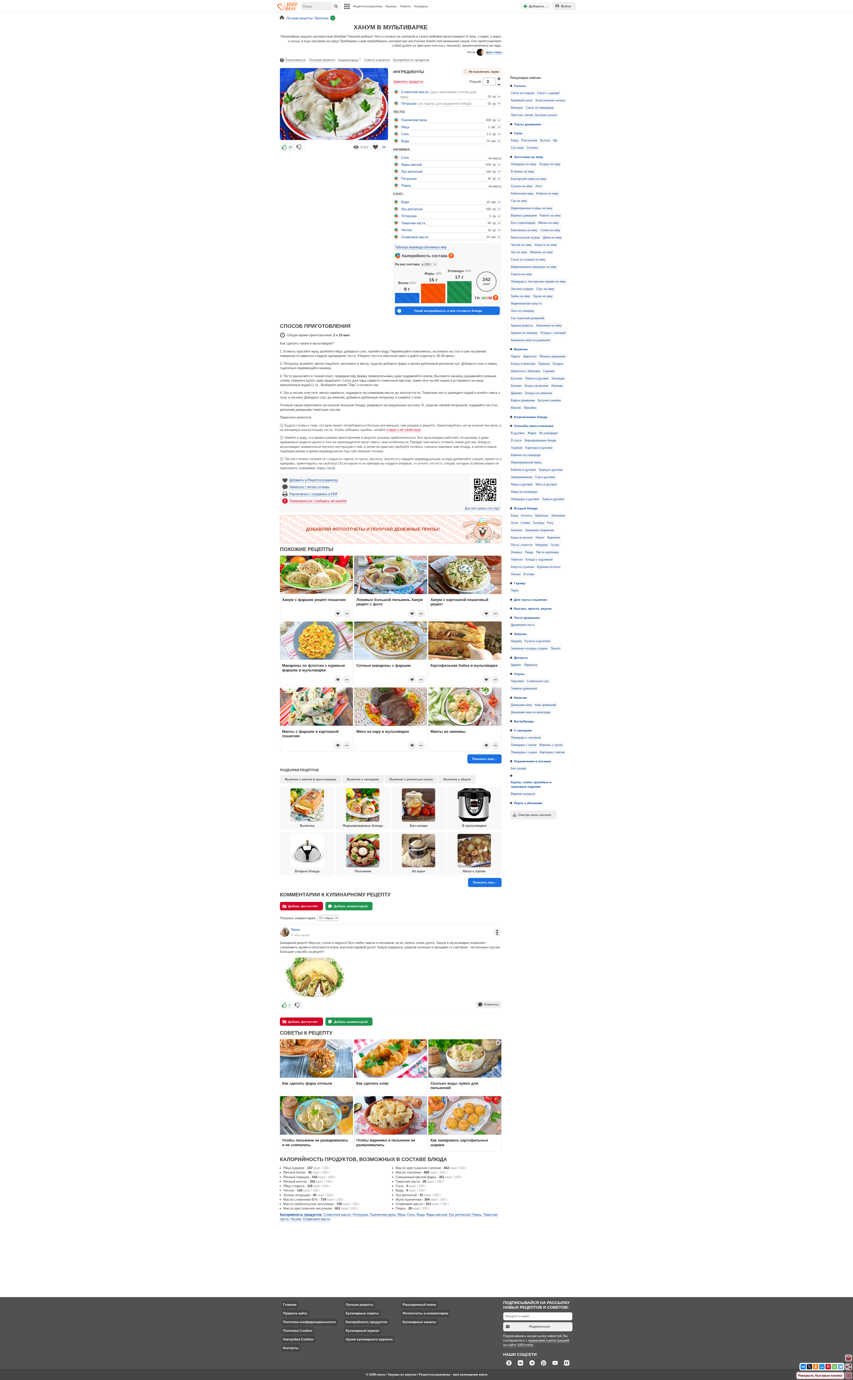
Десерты (521, 657)
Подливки (517, 681)
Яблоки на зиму (548, 222)
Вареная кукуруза (523, 793)
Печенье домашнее (552, 356)
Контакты (291, 1348)
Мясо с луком (474, 871)
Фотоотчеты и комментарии (425, 1313)
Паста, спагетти (521, 545)
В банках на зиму (522, 171)
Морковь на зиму (541, 252)
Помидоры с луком (523, 745)
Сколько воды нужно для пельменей (454, 1085)
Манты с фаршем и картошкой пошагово (310, 733)
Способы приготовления (533, 426)
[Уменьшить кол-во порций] (499, 84)
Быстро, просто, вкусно (533, 608)
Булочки (516, 378)
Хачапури (558, 378)
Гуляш (555, 545)
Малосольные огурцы (525, 237)
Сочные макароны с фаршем (383, 665)
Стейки (525, 523)
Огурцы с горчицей (553, 332)
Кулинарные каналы (419, 1322)
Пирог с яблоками (528, 803)
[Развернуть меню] (848, 1375)
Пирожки (544, 363)
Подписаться (539, 1326)
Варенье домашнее (524, 215)
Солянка (532, 147)
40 (290, 147)
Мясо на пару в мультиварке (382, 731)
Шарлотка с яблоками (525, 371)
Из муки (418, 871)
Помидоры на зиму (523, 164)
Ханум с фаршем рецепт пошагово (314, 600)
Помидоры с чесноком (526, 737)
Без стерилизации (523, 222)
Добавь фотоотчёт (303, 906)
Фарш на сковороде (524, 491)
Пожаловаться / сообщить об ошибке (318, 501)
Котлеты (526, 515)
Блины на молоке (536, 385)
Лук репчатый (411, 171)
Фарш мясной (411, 164)
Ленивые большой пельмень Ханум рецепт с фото (389, 602)
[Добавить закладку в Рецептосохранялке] (375, 147)
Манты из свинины (448, 731)
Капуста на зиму (546, 244)
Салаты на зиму (521, 186)
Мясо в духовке (546, 484)
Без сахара (518, 768)
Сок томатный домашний (527, 318)
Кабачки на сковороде (526, 455)
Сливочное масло (414, 92)
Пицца (529, 552)
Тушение (516, 447)
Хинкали (516, 530)
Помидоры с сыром (524, 752)
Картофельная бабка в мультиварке (464, 665)
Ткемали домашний (524, 688)
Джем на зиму (552, 237)
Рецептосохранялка (367, 6)
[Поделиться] (848, 1366)
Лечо (538, 186)
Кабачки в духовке (523, 469)
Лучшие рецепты (359, 1304)
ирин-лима (494, 52)
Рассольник (529, 140)
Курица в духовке (551, 469)
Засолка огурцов (522, 288)
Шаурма (516, 641)
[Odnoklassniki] (815, 1366)
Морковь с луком (550, 745)
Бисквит (516, 385)
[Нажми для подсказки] (451, 255)
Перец (406, 185)
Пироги (515, 356)
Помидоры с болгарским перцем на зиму (538, 281)
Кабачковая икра (522, 193)
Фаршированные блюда (540, 440)
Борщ (514, 140)
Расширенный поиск (419, 1304)
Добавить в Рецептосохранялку (313, 480)
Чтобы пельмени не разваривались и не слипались (315, 1142)
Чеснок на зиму (521, 244)
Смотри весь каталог (535, 815)
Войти (566, 6)
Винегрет (517, 107)
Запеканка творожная (539, 530)
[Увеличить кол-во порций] (499, 78)
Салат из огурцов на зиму (528, 259)
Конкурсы (421, 6)
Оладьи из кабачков (538, 393)
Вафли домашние (523, 400)
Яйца (405, 127)
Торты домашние (527, 124)
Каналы (391, 6)
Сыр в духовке (545, 477)
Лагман (516, 574)
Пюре (514, 590)
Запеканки (558, 515)
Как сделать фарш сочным (307, 1083)
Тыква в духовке (553, 499)
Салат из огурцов (522, 93)
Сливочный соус (538, 681)
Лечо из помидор (522, 310)
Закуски (520, 634)
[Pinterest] (828, 1366)
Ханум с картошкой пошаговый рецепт (459, 602)
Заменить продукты (408, 81)
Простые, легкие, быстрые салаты (534, 115)
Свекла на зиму (521, 274)
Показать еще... (484, 759)
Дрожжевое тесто (522, 625)
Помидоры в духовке (525, 499)
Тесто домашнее (527, 617)
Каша (514, 515)
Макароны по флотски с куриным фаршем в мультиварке (313, 667)
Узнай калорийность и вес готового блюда (448, 310)
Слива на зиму (550, 230)
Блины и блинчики (523, 363)
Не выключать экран (484, 71)
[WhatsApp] (834, 1366)
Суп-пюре (517, 147)
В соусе (516, 440)
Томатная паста (413, 223)
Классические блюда (530, 417)
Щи (555, 140)
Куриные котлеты (548, 567)
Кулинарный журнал (362, 1330)
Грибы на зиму (520, 296)
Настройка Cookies (298, 1339)
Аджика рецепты (522, 325)
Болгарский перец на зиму (528, 178)
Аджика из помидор (524, 332)
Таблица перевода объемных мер (420, 247)
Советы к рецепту (377, 60)
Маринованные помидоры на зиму (534, 266)
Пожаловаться (295, 60)
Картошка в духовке (538, 447)
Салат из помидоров (540, 107)
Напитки (520, 697)
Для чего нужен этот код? (482, 508)
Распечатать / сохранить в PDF (313, 494)
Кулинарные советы (362, 1313)
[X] (809, 1366)
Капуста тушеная (522, 567)
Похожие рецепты (322, 60)
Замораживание (521, 477)
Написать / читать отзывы (309, 487)
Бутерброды (524, 721)
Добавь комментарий (351, 906)
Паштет (556, 648)
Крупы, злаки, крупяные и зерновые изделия (531, 784)
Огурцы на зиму (549, 164)
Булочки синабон (549, 400)
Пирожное (530, 665)
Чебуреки (541, 545)
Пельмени (363, 871)
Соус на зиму (545, 288)
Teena (295, 929)
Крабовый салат (522, 100)
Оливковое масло (414, 237)
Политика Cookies (297, 1330)
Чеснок (406, 230)
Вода (405, 141)
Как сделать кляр (372, 1083)
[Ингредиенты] (848, 1358)
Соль (405, 134)
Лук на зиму (519, 252)
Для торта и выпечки (530, 599)
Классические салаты (550, 100)
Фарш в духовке (522, 484)
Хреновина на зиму (549, 325)
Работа (405, 6)
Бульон (545, 140)
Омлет (540, 537)
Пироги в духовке (537, 378)
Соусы (519, 674)
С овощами (523, 730)
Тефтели (517, 559)
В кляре (529, 574)
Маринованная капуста (526, 303)
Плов (514, 523)
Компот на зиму (550, 215)
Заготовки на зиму (528, 157)
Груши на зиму (543, 296)
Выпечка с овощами (363, 779)
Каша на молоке (522, 537)
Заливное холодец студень (529, 648)
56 (384, 147)
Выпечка (521, 349)
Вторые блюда (526, 508)
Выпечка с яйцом (457, 779)
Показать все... (484, 882)
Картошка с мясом (552, 752)
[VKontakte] (803, 1366)
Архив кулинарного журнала (369, 1339)
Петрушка (409, 103)
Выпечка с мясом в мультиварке (310, 779)
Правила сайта (295, 1313)
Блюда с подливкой (539, 559)
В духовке (518, 433)
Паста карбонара (547, 552)
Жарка (532, 433)
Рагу (550, 523)
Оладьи (558, 363)
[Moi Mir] (822, 1366)
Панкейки (530, 407)
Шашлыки (541, 515)
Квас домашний (545, 705)
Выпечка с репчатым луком (411, 779)
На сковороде (548, 433)
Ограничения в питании (532, 761)
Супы (518, 133)
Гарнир (519, 583)
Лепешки (557, 385)
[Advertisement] (539, 43)
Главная (290, 1304)
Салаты (520, 86)
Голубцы (538, 523)
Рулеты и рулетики (537, 641)
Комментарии (350, 59)
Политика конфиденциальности (309, 1322)
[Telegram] (840, 1366)
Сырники (549, 371)
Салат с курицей (548, 93)
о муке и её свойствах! (404, 430)
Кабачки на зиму (547, 193)
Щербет (516, 665)
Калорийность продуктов (411, 60)
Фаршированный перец (526, 462)
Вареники (553, 537)
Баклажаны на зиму (524, 230)
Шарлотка (529, 356)
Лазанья (516, 552)
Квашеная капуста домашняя (530, 340)
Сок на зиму (519, 200)
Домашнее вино (521, 705)
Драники (516, 393)
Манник (516, 407)
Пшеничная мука (414, 120)
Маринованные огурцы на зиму (531, 208)
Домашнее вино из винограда (530, 712)
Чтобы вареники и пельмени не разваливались (385, 1142)
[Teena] (284, 932)
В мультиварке (474, 825)
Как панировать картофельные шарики (459, 1142)
